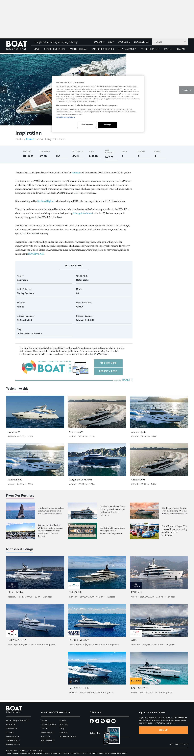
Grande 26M (76, 432)
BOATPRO (181, 49)
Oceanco (135, 644)
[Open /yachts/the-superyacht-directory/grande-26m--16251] (159, 459)
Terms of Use (12, 736)
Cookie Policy (13, 740)
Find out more (108, 363)
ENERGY (136, 592)
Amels (134, 596)
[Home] (18, 45)
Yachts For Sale (48, 724)
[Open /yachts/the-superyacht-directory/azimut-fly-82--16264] (159, 412)
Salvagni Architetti (83, 213)
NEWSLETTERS (142, 42)
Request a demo (108, 371)
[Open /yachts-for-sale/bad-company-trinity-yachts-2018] (97, 620)
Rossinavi (12, 596)
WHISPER (75, 592)
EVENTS (168, 49)
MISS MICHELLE (79, 688)
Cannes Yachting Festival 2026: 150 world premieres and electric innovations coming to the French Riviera (50, 530)
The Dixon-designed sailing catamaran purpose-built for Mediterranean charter (51, 510)
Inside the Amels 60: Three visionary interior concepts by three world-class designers (112, 510)
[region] (98, 104)
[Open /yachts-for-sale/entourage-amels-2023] (159, 668)
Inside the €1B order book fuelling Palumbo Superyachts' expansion (112, 530)
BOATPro (64, 724)
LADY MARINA (17, 640)
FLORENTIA (15, 592)
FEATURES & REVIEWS (54, 49)
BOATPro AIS (36, 253)
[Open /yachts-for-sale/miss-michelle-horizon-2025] (97, 668)
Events (63, 720)
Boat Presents (48, 740)
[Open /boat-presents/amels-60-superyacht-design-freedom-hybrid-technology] (82, 511)
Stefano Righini (45, 201)
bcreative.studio (68, 736)
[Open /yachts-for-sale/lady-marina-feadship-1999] (35, 620)
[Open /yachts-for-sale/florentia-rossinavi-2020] (35, 572)
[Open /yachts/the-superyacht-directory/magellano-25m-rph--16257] (97, 459)
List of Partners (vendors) (65, 117)
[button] (3, 89)
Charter (44, 728)
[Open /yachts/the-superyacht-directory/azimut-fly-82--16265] (35, 459)
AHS (133, 640)
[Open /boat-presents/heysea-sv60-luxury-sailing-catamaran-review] (20, 511)
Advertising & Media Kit (18, 720)
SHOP (111, 42)
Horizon (73, 692)
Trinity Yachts (76, 644)
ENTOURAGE (139, 688)
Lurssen (73, 596)
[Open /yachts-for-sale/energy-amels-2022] (159, 572)
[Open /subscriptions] (109, 736)
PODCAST (99, 42)
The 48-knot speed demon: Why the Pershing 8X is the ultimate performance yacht (174, 510)
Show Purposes (87, 125)
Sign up (163, 730)
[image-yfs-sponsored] (12, 588)
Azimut (30, 139)
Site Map (64, 732)
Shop (62, 728)
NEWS (36, 49)
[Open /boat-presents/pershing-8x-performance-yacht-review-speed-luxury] (144, 511)
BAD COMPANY (79, 640)
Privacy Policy (13, 744)
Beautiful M (14, 432)
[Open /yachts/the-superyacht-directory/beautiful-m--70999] (35, 412)
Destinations (47, 732)
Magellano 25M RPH (80, 479)
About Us (10, 724)
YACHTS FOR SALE (78, 49)
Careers (10, 732)
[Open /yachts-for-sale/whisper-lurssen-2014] (97, 572)
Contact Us (11, 728)
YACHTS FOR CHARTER (103, 49)
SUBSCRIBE (124, 42)
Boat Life (45, 736)
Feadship (12, 644)
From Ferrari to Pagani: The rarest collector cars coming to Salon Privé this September (174, 530)
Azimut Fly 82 (138, 432)
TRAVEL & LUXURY (127, 49)
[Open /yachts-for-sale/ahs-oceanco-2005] (159, 620)
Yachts (44, 720)
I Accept (107, 125)
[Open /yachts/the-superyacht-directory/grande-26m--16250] (97, 412)
